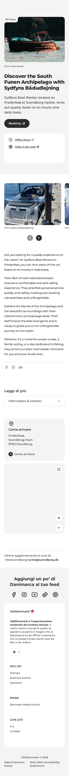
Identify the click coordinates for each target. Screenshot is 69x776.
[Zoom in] (58, 518)
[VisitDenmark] (22, 611)
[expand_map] (59, 469)
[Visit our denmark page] (14, 595)
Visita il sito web (25, 146)
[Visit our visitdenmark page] (34, 595)
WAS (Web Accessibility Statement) (45, 764)
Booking (15, 123)
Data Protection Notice (14, 764)
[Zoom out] (58, 527)
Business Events (20, 677)
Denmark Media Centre (25, 704)
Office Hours (23, 139)
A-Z (12, 726)
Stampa (15, 673)
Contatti (15, 731)
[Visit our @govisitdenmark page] (45, 595)
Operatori (16, 682)
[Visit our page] (24, 595)
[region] (34, 498)
